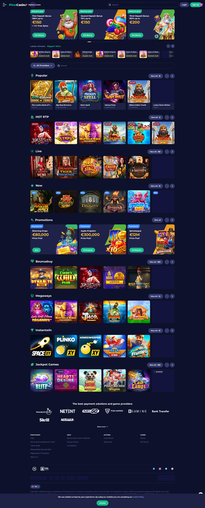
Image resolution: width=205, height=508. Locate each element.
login (184, 5)
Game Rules (35, 446)
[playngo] (91, 411)
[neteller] (67, 420)
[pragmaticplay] (44, 411)
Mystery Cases (33, 5)
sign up (195, 5)
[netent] (67, 411)
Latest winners (37, 46)
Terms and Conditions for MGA (42, 442)
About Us (34, 457)
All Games (144, 442)
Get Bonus (39, 35)
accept (102, 503)
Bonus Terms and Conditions (78, 438)
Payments (108, 442)
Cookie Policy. (138, 497)
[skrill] (44, 420)
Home (142, 438)
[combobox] (143, 4)
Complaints (71, 446)
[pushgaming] (114, 411)
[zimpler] (160, 411)
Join (36, 250)
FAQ (32, 438)
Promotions (108, 438)
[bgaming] (137, 411)
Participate (88, 250)
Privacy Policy (72, 442)
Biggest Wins (54, 46)
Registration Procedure (39, 453)
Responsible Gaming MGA (40, 449)
